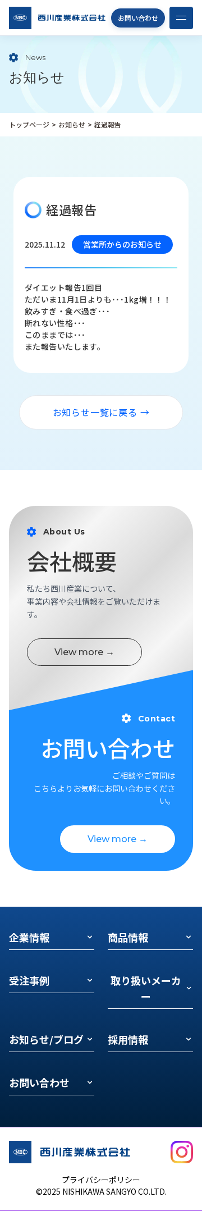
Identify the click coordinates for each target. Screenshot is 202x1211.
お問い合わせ (138, 17)
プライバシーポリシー (101, 1179)
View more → (84, 652)
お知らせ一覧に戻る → (101, 412)
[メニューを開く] (181, 18)
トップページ (29, 124)
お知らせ (71, 124)
